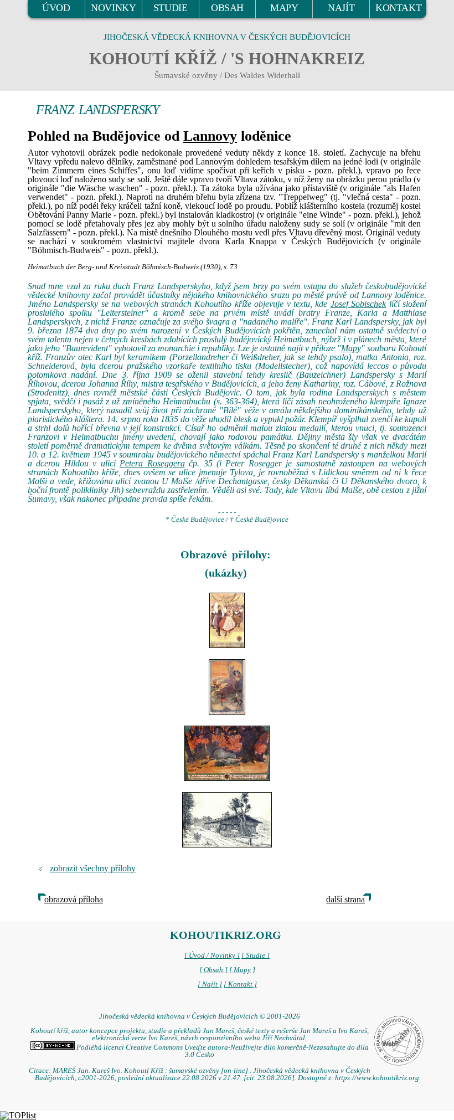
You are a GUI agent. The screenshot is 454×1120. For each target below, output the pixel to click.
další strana (345, 899)
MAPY (284, 7)
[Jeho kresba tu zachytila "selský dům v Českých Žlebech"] (227, 819)
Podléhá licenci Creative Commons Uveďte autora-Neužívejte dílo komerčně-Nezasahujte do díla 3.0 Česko (222, 1051)
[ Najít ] (210, 984)
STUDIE (170, 7)
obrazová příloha (73, 899)
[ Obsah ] (213, 970)
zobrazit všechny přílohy (93, 868)
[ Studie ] (255, 955)
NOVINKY (113, 7)
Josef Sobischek (358, 304)
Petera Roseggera (152, 463)
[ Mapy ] (242, 970)
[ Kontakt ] (240, 984)
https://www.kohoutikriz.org (377, 1078)
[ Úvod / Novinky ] (212, 955)
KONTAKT (398, 7)
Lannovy (210, 136)
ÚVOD (56, 7)
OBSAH (227, 7)
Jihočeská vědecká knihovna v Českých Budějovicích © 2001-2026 (199, 1016)
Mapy (351, 348)
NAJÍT (341, 7)
